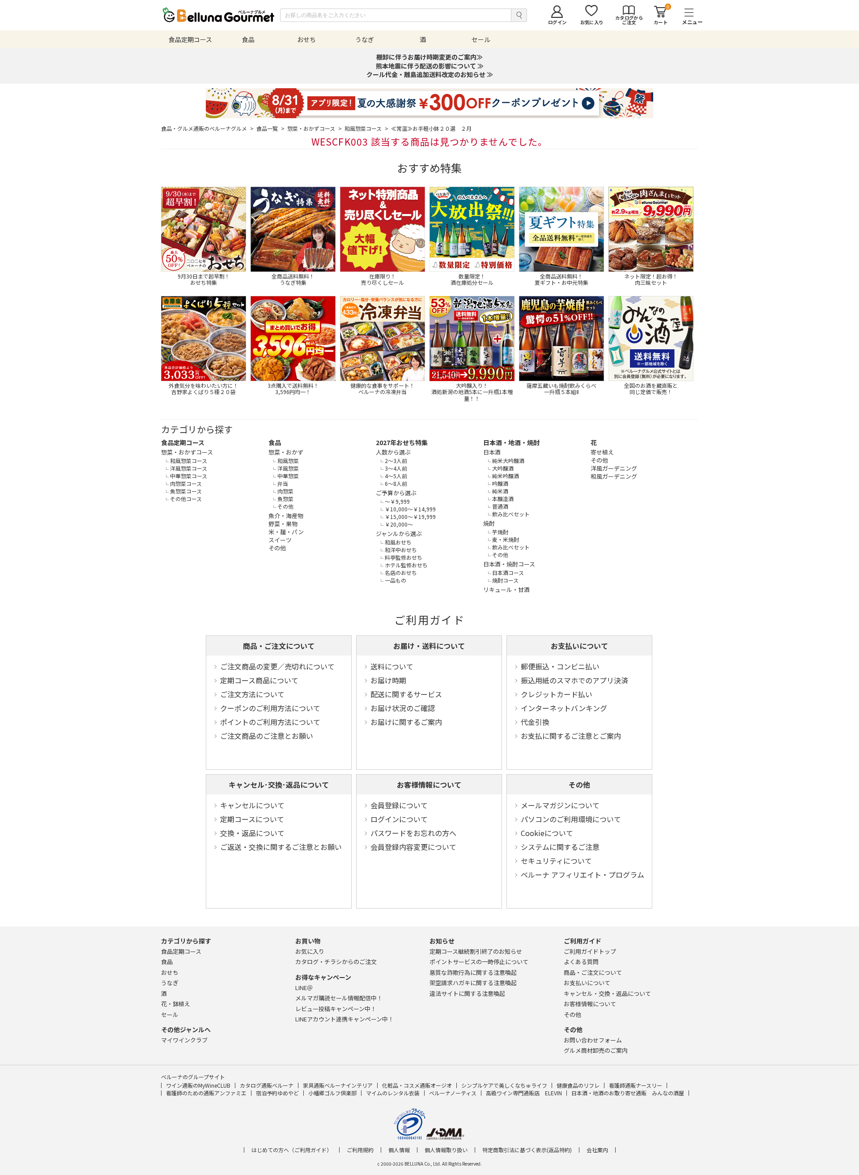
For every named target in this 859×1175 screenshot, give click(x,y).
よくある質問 (581, 961)
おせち (170, 972)
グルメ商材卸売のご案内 (596, 1050)
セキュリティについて (556, 860)
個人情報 (399, 1150)
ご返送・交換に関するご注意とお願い (281, 846)
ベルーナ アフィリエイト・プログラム (582, 874)
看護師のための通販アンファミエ (206, 1093)
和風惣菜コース (366, 128)
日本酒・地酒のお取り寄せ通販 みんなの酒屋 (627, 1093)
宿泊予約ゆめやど (277, 1093)
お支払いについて (579, 645)
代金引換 (535, 721)
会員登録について (399, 805)
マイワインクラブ (184, 1040)
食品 (274, 442)
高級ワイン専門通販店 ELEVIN (524, 1093)
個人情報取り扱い (446, 1150)
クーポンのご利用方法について (270, 708)
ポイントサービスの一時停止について (479, 961)
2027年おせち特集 (402, 442)
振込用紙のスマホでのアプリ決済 (574, 680)
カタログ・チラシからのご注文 (336, 961)
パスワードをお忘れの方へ (413, 833)
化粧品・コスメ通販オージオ (417, 1085)
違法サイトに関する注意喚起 (467, 993)
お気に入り (309, 951)
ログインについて (399, 819)
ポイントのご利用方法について (270, 721)
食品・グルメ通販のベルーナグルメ (207, 128)
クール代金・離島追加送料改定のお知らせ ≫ (429, 74)
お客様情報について (429, 784)
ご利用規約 (360, 1150)
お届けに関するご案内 (406, 721)
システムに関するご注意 (560, 846)
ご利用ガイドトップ (590, 951)
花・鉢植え (175, 1003)
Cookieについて (547, 833)
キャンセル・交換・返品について (607, 993)
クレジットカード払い (556, 694)
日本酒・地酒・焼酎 (511, 442)
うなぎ (170, 982)
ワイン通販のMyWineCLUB (198, 1085)
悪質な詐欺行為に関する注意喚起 (473, 972)
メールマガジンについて (560, 805)
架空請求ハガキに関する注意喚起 (473, 982)
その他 (579, 784)
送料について (391, 666)
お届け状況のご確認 (402, 708)
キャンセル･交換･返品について (279, 784)
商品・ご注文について (279, 645)
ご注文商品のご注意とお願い (266, 735)
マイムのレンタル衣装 (393, 1093)
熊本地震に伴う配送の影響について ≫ (430, 65)
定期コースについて (252, 819)
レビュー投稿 (335, 1008)
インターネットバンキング (564, 708)
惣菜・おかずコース (314, 128)
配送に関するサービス (406, 694)
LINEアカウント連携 (344, 1019)
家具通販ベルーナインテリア (338, 1085)
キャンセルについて (252, 805)
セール (170, 1014)
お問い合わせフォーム (593, 1040)
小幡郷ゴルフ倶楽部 (332, 1093)
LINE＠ (304, 987)
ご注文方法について (252, 694)
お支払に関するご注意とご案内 (571, 735)
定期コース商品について (259, 680)
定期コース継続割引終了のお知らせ (476, 951)
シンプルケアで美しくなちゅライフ (504, 1085)
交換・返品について (252, 833)
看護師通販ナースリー (635, 1085)
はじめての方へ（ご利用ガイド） (291, 1150)
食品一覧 (270, 128)
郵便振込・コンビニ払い (560, 666)
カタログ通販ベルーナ (266, 1085)
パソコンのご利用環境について (571, 819)
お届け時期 (388, 680)
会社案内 (597, 1150)
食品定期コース (182, 442)
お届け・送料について (429, 645)
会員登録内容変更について (413, 846)
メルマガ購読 (339, 998)
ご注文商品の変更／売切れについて (277, 666)
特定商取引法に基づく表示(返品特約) (527, 1150)
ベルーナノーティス (452, 1093)
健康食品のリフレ (578, 1085)
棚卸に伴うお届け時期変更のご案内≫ (429, 56)
